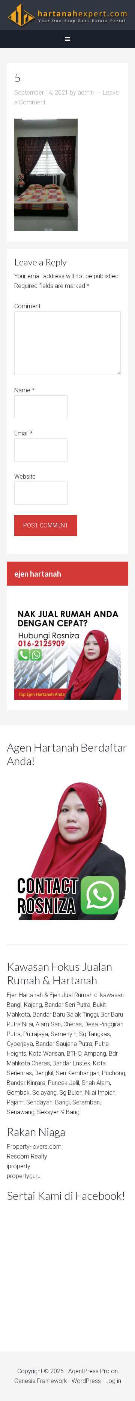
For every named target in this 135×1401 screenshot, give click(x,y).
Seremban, (86, 1102)
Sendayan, (40, 1102)
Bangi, (14, 1004)
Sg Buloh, (71, 1092)
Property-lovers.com (34, 1146)
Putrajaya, (36, 1034)
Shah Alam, (96, 1082)
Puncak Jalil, (64, 1082)
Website (25, 476)
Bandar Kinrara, (26, 1082)
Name (24, 390)
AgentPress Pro (89, 1371)
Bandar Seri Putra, (68, 1004)
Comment (27, 306)
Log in (113, 1380)
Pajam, (16, 1102)
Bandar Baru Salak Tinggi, (66, 1014)
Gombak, (19, 1092)
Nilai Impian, (101, 1092)
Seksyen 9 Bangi (59, 1112)
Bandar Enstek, (72, 1063)
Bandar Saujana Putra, (64, 1043)
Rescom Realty (27, 1156)
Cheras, (73, 1024)
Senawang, (21, 1112)
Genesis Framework (40, 1380)
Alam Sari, (49, 1024)
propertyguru (23, 1176)
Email (23, 433)
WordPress (86, 1380)
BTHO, (74, 1053)
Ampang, (95, 1053)
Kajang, (33, 1004)
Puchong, (114, 1073)
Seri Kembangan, (78, 1073)
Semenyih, (64, 1034)
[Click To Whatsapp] (67, 845)
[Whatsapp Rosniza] (67, 697)
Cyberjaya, (20, 1043)
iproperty (18, 1166)
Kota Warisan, (47, 1053)
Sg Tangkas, (95, 1034)
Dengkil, (44, 1073)
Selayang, (45, 1092)
